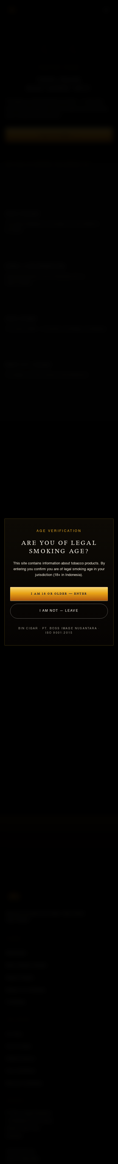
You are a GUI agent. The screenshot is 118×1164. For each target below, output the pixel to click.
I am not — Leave (59, 611)
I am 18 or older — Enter (59, 594)
